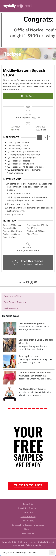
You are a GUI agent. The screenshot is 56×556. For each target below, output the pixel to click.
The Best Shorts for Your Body (34, 372)
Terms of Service (28, 516)
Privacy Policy (28, 520)
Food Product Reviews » (15, 302)
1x (39, 137)
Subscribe (28, 512)
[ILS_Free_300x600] (28, 448)
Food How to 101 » (12, 296)
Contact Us (28, 504)
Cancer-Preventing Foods (32, 323)
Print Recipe (29, 96)
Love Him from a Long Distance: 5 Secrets (35, 341)
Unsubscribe (28, 533)
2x (44, 137)
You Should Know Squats (32, 388)
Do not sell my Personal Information (28, 525)
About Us (28, 529)
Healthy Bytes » (11, 308)
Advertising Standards (28, 508)
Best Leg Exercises (28, 356)
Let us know (26, 264)
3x (50, 137)
